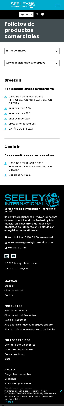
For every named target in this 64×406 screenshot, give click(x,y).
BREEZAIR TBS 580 (19, 113)
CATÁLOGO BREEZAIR (21, 128)
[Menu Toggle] (57, 5)
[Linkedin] (6, 256)
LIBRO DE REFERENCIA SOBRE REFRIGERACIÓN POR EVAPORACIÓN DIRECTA (30, 100)
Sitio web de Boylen (16, 268)
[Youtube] (13, 256)
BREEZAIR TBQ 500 (20, 108)
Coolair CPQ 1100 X (20, 175)
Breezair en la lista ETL (22, 123)
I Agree (8, 401)
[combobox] (3, 405)
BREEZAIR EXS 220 (19, 118)
